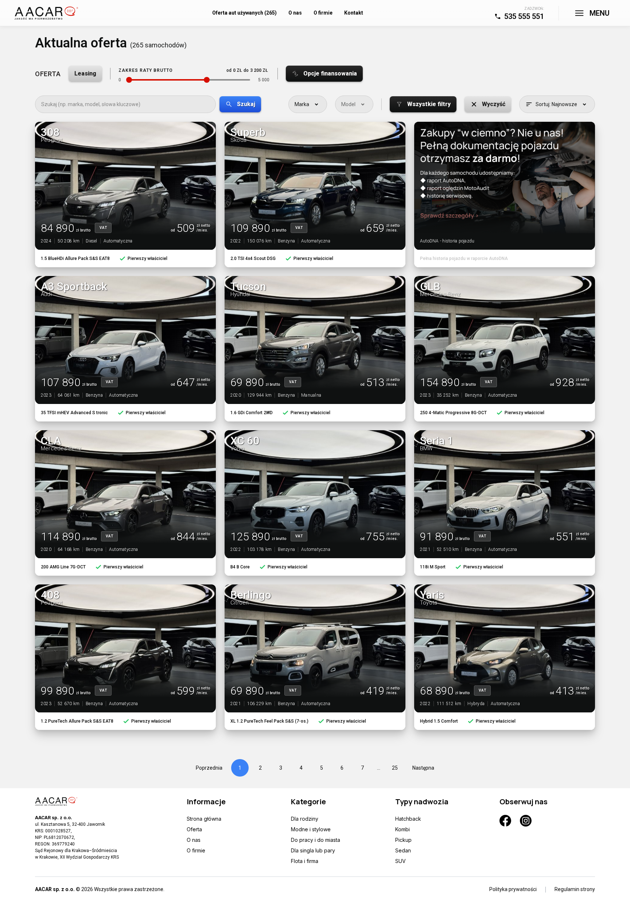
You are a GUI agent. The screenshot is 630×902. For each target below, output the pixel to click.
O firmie (323, 13)
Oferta (194, 829)
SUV (400, 861)
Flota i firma (304, 861)
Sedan (403, 850)
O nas (295, 13)
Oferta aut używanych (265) (244, 13)
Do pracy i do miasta (315, 840)
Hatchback (408, 819)
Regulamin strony (575, 889)
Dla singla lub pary (313, 850)
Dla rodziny (304, 819)
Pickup (403, 840)
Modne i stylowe (311, 829)
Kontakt (353, 13)
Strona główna (204, 819)
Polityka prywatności (513, 889)
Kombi (402, 829)
